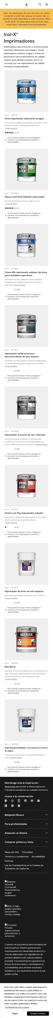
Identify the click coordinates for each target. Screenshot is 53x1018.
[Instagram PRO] (19, 801)
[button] (40, 4)
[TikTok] (19, 806)
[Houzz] (6, 806)
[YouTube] (25, 801)
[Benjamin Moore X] (38, 801)
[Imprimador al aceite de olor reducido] (26, 407)
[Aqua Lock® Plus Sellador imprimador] (26, 169)
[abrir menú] (6, 4)
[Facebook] (6, 801)
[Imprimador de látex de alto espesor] (26, 564)
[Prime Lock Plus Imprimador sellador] (26, 485)
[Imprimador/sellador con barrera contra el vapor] (26, 720)
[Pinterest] (32, 801)
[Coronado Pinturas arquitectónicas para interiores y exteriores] (18, 930)
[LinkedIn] (12, 806)
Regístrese (10, 786)
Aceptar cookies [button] (38, 1013)
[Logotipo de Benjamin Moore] (26, 4)
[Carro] (46, 4)
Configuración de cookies (17, 1007)
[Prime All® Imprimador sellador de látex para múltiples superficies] (26, 245)
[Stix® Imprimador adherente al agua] (26, 91)
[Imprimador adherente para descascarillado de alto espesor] (26, 326)
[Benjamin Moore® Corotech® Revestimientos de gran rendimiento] (18, 888)
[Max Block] (26, 639)
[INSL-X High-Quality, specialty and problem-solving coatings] (18, 909)
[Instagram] (12, 801)
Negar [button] (15, 1013)
